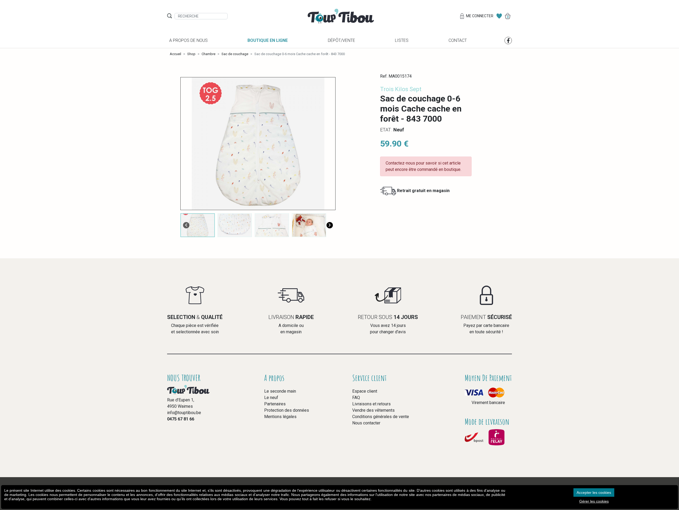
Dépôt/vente (341, 40)
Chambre (208, 54)
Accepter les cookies (594, 492)
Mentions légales (280, 416)
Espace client (364, 391)
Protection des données (286, 410)
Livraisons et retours (371, 403)
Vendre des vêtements (373, 410)
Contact (458, 40)
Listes (401, 40)
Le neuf (271, 397)
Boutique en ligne (267, 40)
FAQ (356, 397)
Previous (186, 225)
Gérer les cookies (594, 501)
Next (330, 225)
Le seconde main (280, 391)
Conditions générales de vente (380, 416)
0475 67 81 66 (180, 419)
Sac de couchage (234, 54)
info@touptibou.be (184, 412)
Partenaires (275, 403)
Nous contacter (366, 422)
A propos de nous (188, 40)
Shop (191, 54)
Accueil (175, 54)
